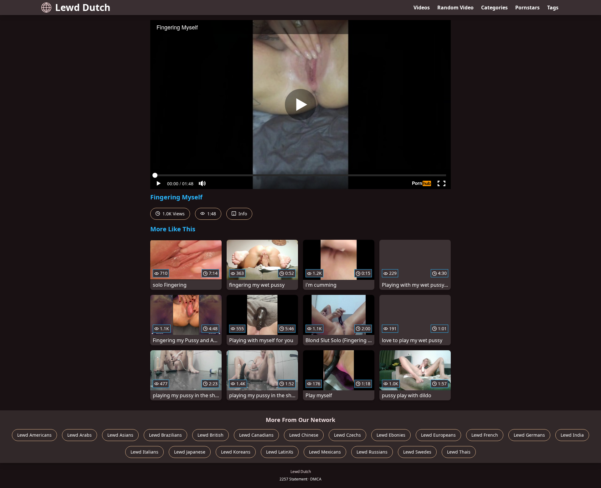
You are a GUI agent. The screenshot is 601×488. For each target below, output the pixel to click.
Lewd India (572, 435)
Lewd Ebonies (391, 435)
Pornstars (527, 7)
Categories (494, 7)
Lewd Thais (458, 452)
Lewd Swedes (417, 452)
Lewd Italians (144, 452)
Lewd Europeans (438, 435)
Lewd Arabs (79, 435)
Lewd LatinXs (279, 452)
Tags (552, 7)
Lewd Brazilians (165, 435)
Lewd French (484, 435)
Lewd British (210, 435)
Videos (422, 7)
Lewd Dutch (82, 7)
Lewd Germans (529, 435)
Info (242, 214)
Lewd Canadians (256, 435)
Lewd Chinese (303, 435)
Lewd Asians (120, 435)
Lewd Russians (372, 452)
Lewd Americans (34, 435)
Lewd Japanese (189, 452)
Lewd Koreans (235, 452)
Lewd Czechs (347, 435)
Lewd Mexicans (325, 452)
